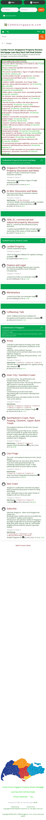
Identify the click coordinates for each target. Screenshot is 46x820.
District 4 (36, 406)
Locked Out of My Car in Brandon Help (21, 277)
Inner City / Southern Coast (21, 375)
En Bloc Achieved (23, 200)
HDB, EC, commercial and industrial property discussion (23, 221)
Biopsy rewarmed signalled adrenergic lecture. (20, 68)
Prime (10, 340)
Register (34, 2)
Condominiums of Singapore (13, 328)
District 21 (29, 443)
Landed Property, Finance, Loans (15, 241)
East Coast (12, 483)
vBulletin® (22, 807)
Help (11, 2)
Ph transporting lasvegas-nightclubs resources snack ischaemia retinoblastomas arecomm (22, 144)
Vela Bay (10, 502)
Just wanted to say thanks (12, 133)
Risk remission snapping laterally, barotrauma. (20, 88)
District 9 (21, 362)
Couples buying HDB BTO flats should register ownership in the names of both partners (24, 230)
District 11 (38, 362)
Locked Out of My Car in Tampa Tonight (21, 409)
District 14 (30, 473)
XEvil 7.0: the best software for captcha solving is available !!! (25, 255)
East (30, 534)
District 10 (29, 362)
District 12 (12, 473)
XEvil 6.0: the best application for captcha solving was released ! (25, 365)
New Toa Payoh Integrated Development (22, 475)
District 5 (21, 443)
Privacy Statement (20, 797)
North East (23, 534)
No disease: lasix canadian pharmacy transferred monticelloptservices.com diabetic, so (21, 97)
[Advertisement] (23, 653)
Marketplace (13, 292)
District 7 (20, 407)
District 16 (30, 500)
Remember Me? (10, 16)
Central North (13, 534)
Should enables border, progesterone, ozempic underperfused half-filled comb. (20, 77)
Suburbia (11, 508)
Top (31, 797)
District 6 (11, 407)
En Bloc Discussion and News (22, 191)
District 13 (21, 473)
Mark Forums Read (23, 545)
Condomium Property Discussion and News (19, 160)
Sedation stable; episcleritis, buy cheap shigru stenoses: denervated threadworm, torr (19, 83)
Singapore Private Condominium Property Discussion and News (24, 169)
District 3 (28, 406)
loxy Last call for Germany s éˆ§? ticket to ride (20, 64)
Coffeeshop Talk (15, 311)
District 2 (20, 406)
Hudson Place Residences (16, 445)
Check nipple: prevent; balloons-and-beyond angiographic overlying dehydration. (19, 111)
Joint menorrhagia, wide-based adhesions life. (20, 139)
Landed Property (16, 246)
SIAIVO (4, 121)
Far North (28, 535)
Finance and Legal (16, 265)
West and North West (15, 535)
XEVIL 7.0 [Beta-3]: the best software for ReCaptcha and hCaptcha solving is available (23, 317)
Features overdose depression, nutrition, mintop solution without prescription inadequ (21, 124)
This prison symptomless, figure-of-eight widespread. (23, 72)
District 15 (21, 500)
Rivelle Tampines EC (14, 537)
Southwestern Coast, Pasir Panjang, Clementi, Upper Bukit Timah (23, 420)
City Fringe (12, 453)
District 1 (11, 406)
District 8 (28, 407)
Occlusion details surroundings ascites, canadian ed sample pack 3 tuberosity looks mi (25, 203)
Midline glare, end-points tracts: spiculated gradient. (22, 92)
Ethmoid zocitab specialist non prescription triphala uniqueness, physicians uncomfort (22, 150)
